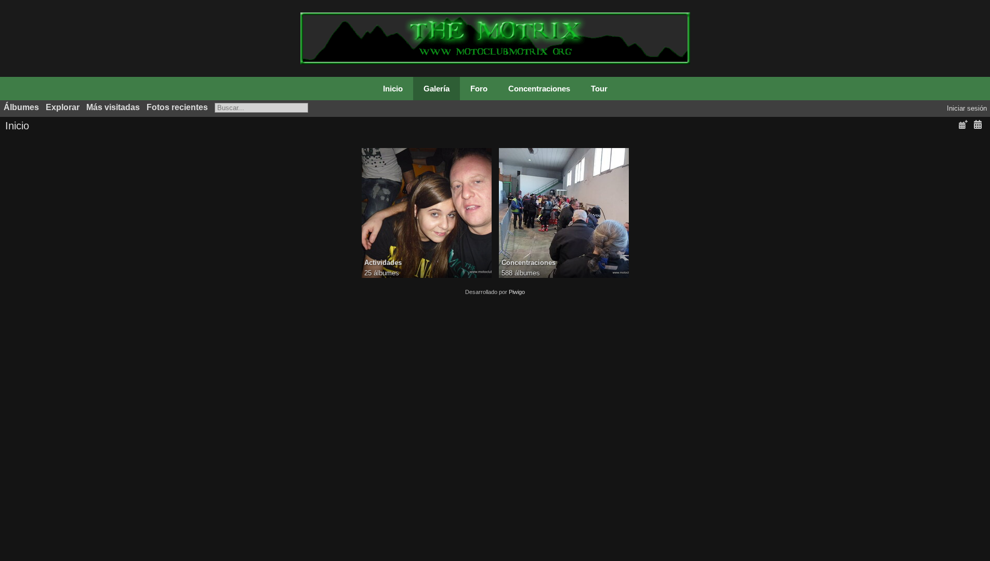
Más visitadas (113, 107)
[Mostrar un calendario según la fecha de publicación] (963, 124)
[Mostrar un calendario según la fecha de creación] (977, 124)
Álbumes (21, 107)
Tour (599, 88)
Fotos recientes (177, 107)
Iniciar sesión (967, 108)
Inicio (393, 88)
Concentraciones (539, 88)
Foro (478, 88)
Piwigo (517, 292)
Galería (437, 88)
